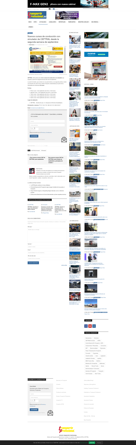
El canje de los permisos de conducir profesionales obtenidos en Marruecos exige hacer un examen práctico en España (96, 233)
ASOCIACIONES (97, 144)
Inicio (30, 22)
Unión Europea (89, 373)
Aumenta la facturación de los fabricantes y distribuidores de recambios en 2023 (94, 141)
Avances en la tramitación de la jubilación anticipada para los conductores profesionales (96, 97)
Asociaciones (88, 338)
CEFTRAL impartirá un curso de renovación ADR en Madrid (33, 208)
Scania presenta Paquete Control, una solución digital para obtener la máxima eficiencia (95, 127)
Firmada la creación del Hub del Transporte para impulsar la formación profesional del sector (47, 208)
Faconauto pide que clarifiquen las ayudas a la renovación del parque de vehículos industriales (95, 249)
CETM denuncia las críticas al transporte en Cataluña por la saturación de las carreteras (74, 170)
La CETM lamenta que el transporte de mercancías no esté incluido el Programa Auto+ (74, 200)
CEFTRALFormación (36, 150)
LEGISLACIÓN (96, 100)
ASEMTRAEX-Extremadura (99, 219)
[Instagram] (94, 326)
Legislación (52, 22)
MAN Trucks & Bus (90, 361)
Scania (102, 366)
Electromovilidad (94, 348)
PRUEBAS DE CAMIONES (98, 189)
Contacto (46, 9)
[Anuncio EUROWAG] (96, 45)
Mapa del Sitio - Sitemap (89, 416)
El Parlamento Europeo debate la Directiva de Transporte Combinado (95, 294)
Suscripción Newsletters (89, 396)
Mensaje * (30, 226)
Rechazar (99, 442)
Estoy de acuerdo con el (41, 132)
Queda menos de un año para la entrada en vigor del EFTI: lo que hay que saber (74, 46)
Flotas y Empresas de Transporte (93, 350)
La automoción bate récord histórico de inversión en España (73, 75)
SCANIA (95, 130)
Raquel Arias (46, 213)
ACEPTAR (92, 442)
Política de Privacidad (89, 408)
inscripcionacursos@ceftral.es (37, 108)
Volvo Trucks (98, 373)
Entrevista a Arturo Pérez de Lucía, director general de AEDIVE (96, 202)
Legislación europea (90, 358)
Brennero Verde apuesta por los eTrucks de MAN (74, 290)
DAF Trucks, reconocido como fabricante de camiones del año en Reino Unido (74, 235)
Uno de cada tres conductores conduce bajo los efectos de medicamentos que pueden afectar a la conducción (74, 104)
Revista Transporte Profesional (63, 396)
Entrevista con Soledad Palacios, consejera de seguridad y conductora (74, 119)
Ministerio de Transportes (91, 363)
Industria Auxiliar (83, 22)
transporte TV (59, 400)
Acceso (41, 9)
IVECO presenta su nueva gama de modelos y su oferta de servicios (74, 249)
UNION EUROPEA (97, 297)
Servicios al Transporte (91, 371)
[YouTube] (90, 326)
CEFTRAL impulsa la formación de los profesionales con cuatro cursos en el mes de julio (60, 209)
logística (99, 358)
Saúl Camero (31, 44)
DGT (87, 348)
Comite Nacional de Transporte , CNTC (94, 343)
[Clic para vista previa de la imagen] (47, 60)
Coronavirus (103, 345)
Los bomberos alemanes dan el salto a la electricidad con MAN (74, 303)
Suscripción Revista (88, 400)
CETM (35, 22)
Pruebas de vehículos (61, 392)
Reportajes (62, 22)
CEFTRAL (31, 204)
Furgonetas (95, 353)
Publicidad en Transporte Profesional (92, 392)
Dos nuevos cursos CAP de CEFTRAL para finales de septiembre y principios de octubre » (55, 160)
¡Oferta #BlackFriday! (88, 380)
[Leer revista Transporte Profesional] (96, 70)
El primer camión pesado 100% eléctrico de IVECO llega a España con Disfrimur (74, 276)
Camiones (96, 338)
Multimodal (95, 22)
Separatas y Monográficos (90, 384)
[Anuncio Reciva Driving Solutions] (96, 35)
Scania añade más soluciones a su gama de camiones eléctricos (94, 279)
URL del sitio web (32, 255)
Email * (29, 250)
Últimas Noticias (59, 388)
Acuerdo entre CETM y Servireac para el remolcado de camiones (96, 112)
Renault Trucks (95, 366)
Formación (30, 33)
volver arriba (64, 265)
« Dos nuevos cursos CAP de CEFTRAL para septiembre (37, 158)
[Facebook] (86, 326)
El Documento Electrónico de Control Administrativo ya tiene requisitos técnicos (48, 194)
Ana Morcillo (32, 211)
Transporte (100, 371)
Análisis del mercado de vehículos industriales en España (96, 156)
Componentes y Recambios (92, 345)
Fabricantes (71, 22)
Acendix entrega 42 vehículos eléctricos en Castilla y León (74, 262)
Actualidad (42, 22)
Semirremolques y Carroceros (100, 312)
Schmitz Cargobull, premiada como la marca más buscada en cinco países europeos (96, 309)
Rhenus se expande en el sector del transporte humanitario (74, 89)
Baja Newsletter (87, 420)
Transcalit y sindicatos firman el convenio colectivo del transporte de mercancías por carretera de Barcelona (74, 154)
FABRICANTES (96, 159)
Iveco (97, 355)
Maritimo (98, 361)
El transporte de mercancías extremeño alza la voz (96, 217)
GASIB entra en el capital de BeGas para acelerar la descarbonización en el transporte (75, 61)
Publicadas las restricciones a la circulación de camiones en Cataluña (95, 171)
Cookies (86, 412)
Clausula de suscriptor (89, 404)
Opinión (30, 27)
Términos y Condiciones (46, 132)
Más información (84, 442)
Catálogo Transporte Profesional (91, 388)
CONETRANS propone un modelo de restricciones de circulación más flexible (74, 185)
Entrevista (96, 205)
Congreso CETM (60, 404)
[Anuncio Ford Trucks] (68, 4)
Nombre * (30, 244)
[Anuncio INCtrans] (81, 15)
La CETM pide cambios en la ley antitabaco (40, 185)
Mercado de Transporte (61, 380)
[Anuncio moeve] (96, 54)
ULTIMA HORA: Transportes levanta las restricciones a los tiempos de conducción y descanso (94, 264)
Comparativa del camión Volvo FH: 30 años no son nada (96, 186)
